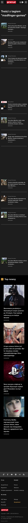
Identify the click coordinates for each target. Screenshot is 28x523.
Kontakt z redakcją (19, 490)
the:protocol (17, 502)
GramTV (3, 502)
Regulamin (4, 487)
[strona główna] (11, 2)
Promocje (3, 505)
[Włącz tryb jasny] (21, 2)
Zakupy (16, 499)
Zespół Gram (4, 485)
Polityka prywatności (6, 490)
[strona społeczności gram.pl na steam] (20, 474)
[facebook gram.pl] (8, 474)
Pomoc (16, 485)
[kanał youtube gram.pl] (12, 474)
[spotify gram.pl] (16, 474)
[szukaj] (2, 2)
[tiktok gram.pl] (4, 474)
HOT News (4, 499)
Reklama (16, 487)
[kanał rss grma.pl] (24, 474)
